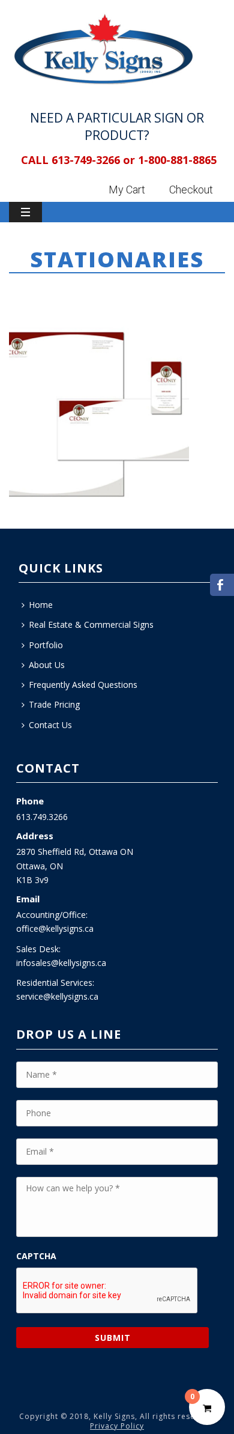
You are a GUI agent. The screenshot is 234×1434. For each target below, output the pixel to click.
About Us (47, 664)
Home (45, 291)
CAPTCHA (36, 1256)
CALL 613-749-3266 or (78, 160)
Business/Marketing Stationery (129, 291)
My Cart (127, 189)
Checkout (191, 189)
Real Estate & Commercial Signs (91, 624)
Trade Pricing (54, 704)
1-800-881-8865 (177, 160)
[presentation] (107, 1291)
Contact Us (50, 725)
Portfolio (46, 645)
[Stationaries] (99, 410)
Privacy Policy (117, 1426)
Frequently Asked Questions (83, 684)
